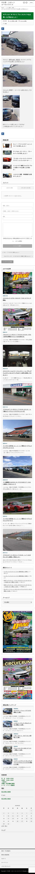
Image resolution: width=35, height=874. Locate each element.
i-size (6, 23)
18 (13, 818)
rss (24, 2)
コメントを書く (23, 21)
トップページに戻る (7, 261)
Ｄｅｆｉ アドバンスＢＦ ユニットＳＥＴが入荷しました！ (22, 145)
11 (12, 816)
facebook (26, 2)
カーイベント (4, 862)
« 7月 (2, 826)
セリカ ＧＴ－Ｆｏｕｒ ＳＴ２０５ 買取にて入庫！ (22, 711)
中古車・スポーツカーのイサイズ (14, 871)
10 (8, 816)
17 (8, 818)
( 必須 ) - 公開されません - (11, 211)
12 (17, 816)
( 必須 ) (6, 205)
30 (3, 823)
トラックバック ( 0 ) (25, 187)
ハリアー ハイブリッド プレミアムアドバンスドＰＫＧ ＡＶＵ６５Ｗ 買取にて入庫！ (23, 762)
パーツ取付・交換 (10, 7)
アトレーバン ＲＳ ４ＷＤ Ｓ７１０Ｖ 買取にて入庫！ (22, 749)
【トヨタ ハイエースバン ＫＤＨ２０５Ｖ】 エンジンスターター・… (22, 159)
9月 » (6, 826)
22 (31, 818)
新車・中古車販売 (5, 851)
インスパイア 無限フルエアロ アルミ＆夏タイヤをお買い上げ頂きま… (22, 167)
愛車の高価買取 (5, 854)
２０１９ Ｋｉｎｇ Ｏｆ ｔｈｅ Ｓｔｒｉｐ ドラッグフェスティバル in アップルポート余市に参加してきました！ (17, 373)
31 (8, 823)
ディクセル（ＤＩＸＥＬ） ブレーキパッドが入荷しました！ (22, 152)
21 (26, 818)
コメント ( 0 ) (9, 187)
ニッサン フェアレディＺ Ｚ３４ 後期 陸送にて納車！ (16, 571)
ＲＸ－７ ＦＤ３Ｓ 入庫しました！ (12, 252)
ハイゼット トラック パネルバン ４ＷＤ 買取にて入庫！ (22, 724)
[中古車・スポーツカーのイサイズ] (8, 3)
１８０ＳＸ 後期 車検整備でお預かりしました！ (22, 175)
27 (22, 821)
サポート (3, 858)
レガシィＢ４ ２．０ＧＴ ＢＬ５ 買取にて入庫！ (22, 736)
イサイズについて (5, 866)
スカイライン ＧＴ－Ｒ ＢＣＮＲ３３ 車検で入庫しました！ (17, 256)
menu (31, 2)
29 (31, 821)
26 (17, 821)
